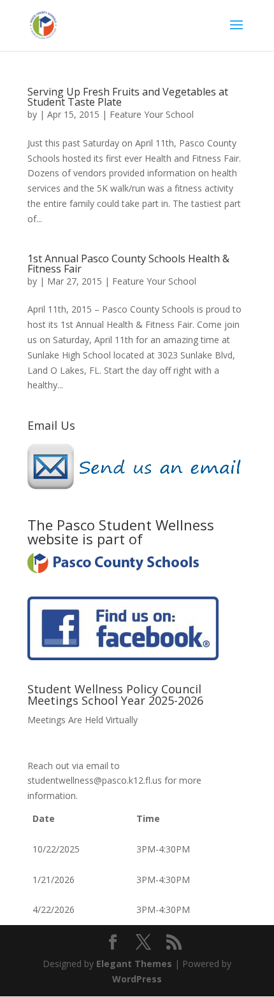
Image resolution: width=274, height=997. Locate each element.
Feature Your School (152, 114)
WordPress (137, 979)
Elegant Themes (134, 964)
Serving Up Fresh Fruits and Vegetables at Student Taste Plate (127, 97)
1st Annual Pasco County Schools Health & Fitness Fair (128, 263)
